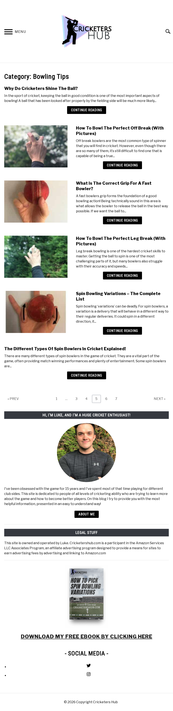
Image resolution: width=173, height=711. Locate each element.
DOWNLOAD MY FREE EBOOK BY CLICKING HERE (86, 636)
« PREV (13, 399)
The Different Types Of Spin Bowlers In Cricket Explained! (65, 348)
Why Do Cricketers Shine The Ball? (41, 88)
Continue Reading (86, 110)
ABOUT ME (86, 514)
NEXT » (159, 399)
